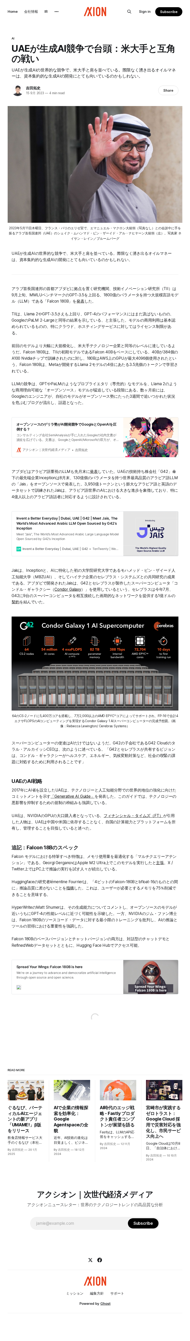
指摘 (70, 888)
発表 (80, 301)
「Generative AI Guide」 (72, 796)
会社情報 (31, 11)
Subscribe (168, 12)
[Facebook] (99, 1260)
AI (13, 38)
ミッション (74, 1293)
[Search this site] (129, 11)
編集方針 (97, 1293)
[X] (90, 1260)
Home (13, 11)
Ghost (105, 1303)
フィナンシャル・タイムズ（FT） (133, 815)
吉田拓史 (33, 88)
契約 (15, 602)
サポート (117, 1293)
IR (46, 11)
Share (168, 90)
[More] (56, 11)
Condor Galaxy (67, 589)
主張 (160, 862)
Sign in (145, 11)
